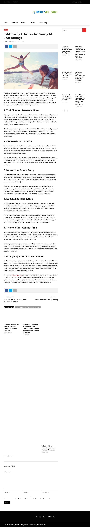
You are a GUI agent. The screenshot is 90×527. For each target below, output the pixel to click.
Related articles (9, 307)
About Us (14, 2)
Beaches (24, 23)
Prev (7, 456)
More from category (34, 307)
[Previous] (63, 111)
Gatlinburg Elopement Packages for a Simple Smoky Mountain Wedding (80, 76)
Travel (6, 23)
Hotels (33, 23)
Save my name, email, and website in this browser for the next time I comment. (27, 499)
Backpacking (43, 23)
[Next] (66, 111)
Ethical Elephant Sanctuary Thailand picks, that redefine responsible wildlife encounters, (80, 99)
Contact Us (7, 2)
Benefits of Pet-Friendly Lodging (46, 300)
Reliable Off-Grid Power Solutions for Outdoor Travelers (49, 448)
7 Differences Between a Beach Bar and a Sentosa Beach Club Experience (12, 327)
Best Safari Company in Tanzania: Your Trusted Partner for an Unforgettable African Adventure (31, 329)
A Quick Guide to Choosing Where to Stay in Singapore (15, 300)
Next (10, 456)
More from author (21, 307)
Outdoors (15, 23)
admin (5, 41)
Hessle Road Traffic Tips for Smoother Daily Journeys (67, 97)
